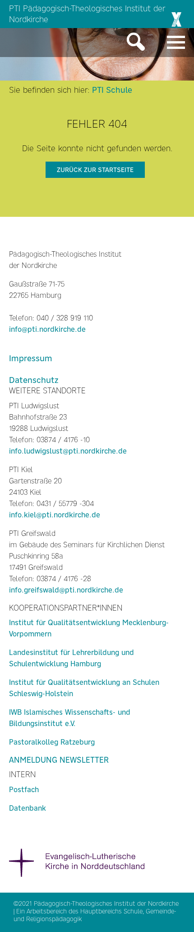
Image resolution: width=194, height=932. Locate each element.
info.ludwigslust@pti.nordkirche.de (68, 451)
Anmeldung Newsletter (59, 760)
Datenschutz (33, 380)
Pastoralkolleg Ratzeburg (52, 742)
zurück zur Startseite (95, 170)
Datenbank (27, 808)
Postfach (24, 789)
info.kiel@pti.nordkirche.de (54, 515)
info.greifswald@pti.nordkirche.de (66, 590)
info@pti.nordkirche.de (47, 329)
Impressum (30, 358)
